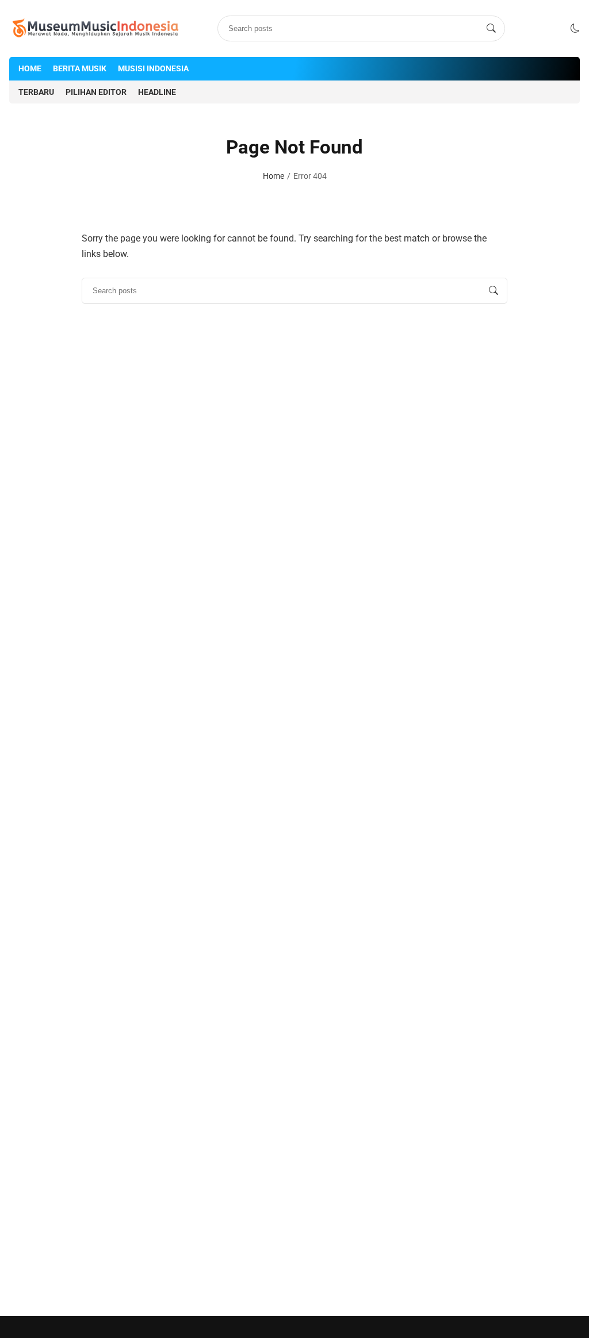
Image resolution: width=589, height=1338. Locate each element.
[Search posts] (491, 28)
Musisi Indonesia (153, 68)
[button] (575, 28)
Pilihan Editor (96, 92)
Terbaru (36, 92)
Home (29, 68)
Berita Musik (79, 68)
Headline (157, 92)
